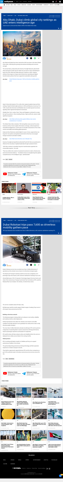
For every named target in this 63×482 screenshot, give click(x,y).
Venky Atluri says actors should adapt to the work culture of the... (24, 198)
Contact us (29, 468)
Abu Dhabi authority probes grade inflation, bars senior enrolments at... (22, 403)
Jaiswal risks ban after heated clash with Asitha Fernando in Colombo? (54, 198)
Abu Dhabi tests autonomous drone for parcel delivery (53, 403)
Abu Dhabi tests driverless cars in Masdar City (20, 138)
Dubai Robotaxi (11, 358)
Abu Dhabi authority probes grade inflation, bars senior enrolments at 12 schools (22, 119)
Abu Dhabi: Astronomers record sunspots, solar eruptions (7, 424)
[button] (1, 1)
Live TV (20, 1)
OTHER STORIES (5, 181)
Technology (46, 4)
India (12, 4)
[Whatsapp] (35, 58)
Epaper (17, 1)
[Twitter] (31, 58)
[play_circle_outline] (9, 188)
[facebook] (27, 58)
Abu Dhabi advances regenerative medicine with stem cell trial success (55, 424)
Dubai (7, 358)
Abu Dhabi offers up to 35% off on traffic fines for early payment (39, 424)
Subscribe (29, 1)
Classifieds (25, 1)
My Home (8, 4)
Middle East (23, 4)
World (15, 4)
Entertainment (39, 4)
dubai (7, 159)
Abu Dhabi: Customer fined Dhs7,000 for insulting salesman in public (39, 446)
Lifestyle (51, 4)
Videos (3, 194)
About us (24, 468)
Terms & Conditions (41, 468)
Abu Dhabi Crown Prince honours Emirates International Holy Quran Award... (7, 446)
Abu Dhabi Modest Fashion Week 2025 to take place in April (23, 446)
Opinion (18, 4)
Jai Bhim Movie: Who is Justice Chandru (8, 198)
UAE (1, 420)
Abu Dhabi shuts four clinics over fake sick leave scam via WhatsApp (23, 424)
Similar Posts (3, 386)
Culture (5, 463)
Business (29, 4)
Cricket (49, 194)
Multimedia (56, 4)
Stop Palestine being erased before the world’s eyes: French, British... (39, 198)
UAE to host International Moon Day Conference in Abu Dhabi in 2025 (54, 446)
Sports (33, 4)
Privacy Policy (34, 468)
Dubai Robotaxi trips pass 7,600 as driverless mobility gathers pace (24, 80)
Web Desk (9, 59)
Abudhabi (10, 159)
